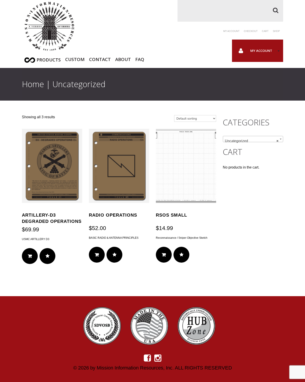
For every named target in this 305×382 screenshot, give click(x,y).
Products (49, 60)
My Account (261, 50)
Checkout (251, 31)
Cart (265, 31)
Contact (100, 58)
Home (33, 84)
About (123, 58)
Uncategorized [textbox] (251, 141)
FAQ (139, 58)
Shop (276, 31)
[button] (30, 256)
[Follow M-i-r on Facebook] (147, 358)
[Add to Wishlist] (47, 256)
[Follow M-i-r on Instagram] (157, 358)
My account (231, 31)
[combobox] (253, 139)
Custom (75, 58)
